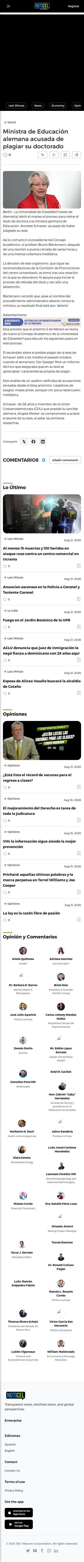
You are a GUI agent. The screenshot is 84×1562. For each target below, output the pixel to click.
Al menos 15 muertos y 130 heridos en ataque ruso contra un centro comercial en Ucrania (41, 553)
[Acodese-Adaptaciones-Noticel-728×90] (42, 322)
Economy (58, 105)
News (38, 105)
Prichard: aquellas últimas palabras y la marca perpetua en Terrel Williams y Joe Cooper (39, 879)
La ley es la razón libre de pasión (31, 913)
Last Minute (16, 105)
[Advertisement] (42, 56)
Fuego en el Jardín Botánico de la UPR (36, 620)
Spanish (10, 1444)
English (10, 1450)
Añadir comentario (65, 460)
